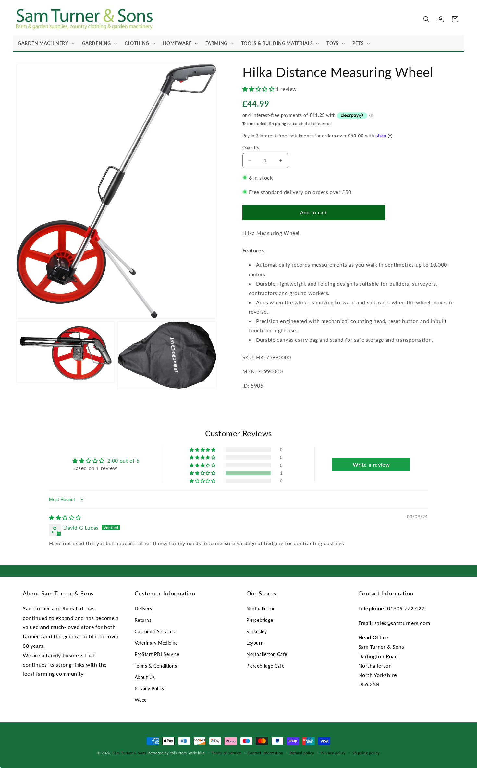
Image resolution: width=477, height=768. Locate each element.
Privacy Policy (150, 688)
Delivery (144, 608)
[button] (45, 43)
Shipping (277, 123)
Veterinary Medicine (156, 643)
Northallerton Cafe (266, 654)
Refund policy (302, 752)
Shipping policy (366, 752)
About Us (145, 677)
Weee (141, 700)
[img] (65, 517)
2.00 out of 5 (123, 460)
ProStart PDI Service (157, 654)
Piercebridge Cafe (265, 666)
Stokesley (256, 631)
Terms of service (226, 752)
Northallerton (261, 608)
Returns (143, 620)
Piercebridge (259, 620)
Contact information (265, 752)
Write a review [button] (371, 464)
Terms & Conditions (156, 666)
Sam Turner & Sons (129, 753)
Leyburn (254, 643)
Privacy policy (333, 752)
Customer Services (155, 631)
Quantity (251, 147)
